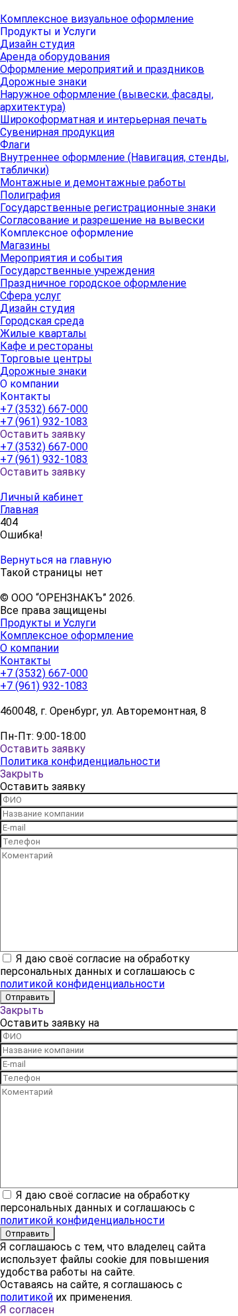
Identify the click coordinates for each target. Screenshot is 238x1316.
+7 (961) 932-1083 (44, 421)
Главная (19, 509)
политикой (26, 1297)
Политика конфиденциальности (80, 761)
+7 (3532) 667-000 (44, 409)
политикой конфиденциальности (82, 984)
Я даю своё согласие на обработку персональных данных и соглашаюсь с (97, 971)
